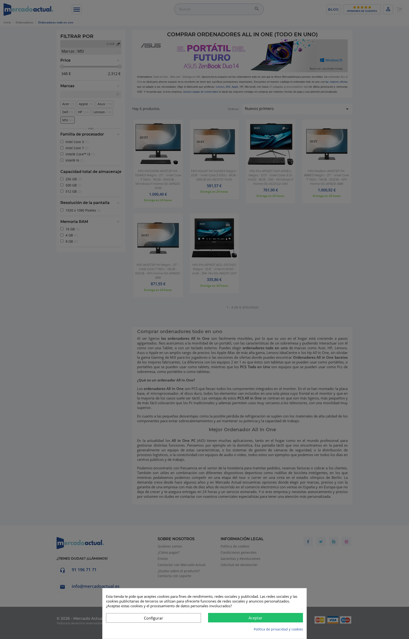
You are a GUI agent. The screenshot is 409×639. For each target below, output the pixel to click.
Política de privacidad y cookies (278, 629)
